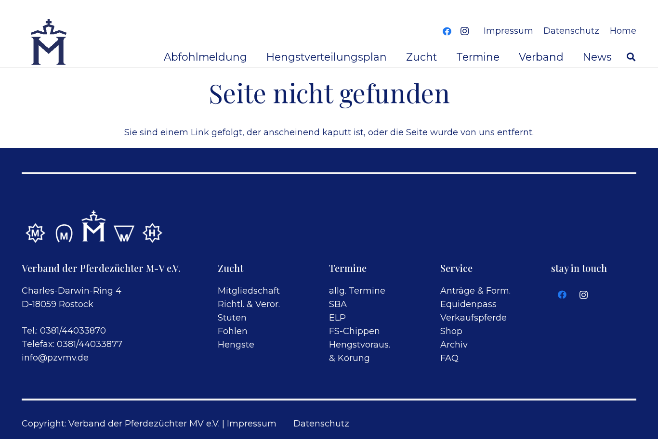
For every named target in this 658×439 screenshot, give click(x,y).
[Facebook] (447, 31)
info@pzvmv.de (55, 357)
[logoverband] (49, 43)
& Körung (349, 358)
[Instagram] (464, 31)
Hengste (236, 344)
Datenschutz (321, 423)
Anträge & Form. (475, 290)
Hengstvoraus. (359, 344)
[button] (631, 57)
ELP (337, 317)
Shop (451, 331)
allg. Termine (357, 290)
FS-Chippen (354, 331)
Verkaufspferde (473, 317)
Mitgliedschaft (249, 290)
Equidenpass (468, 304)
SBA (338, 304)
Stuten (232, 317)
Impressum (251, 423)
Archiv (454, 344)
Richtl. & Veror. (249, 304)
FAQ (449, 358)
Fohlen (233, 331)
